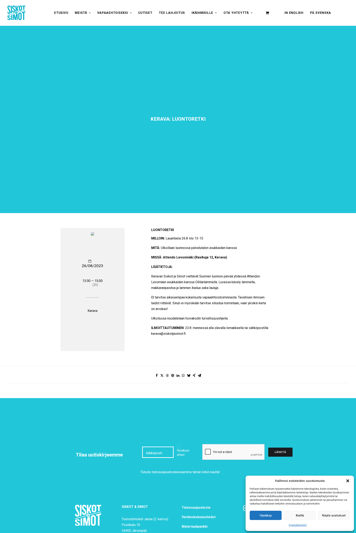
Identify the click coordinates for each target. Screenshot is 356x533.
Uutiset (145, 13)
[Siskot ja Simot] (16, 13)
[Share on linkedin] (178, 375)
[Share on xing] (194, 375)
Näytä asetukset (334, 515)
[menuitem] (61, 13)
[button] (348, 481)
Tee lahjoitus (172, 13)
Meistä (81, 13)
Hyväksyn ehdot (183, 452)
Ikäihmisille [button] (202, 13)
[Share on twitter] (161, 375)
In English (294, 13)
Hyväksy (266, 515)
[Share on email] (199, 375)
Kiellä (300, 515)
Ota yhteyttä (236, 13)
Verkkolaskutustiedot (198, 517)
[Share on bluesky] (188, 375)
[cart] (267, 13)
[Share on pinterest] (172, 375)
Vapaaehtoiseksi (112, 13)
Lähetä (280, 452)
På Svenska (320, 13)
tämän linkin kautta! (206, 472)
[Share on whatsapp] (183, 375)
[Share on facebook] (156, 375)
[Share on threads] (167, 375)
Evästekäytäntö (298, 525)
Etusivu (61, 13)
